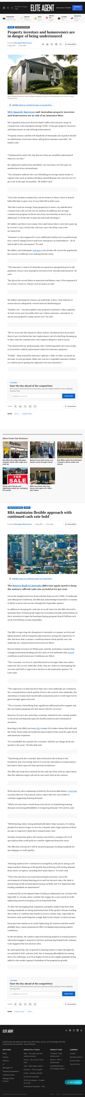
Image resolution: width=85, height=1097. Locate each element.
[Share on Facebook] (43, 44)
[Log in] (4, 7)
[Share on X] (52, 44)
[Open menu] (7, 8)
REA (39, 728)
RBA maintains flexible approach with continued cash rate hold (40, 514)
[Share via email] (56, 44)
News (11, 27)
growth (71, 652)
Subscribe (68, 396)
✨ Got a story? (73, 1082)
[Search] (12, 8)
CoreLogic (72, 791)
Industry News (15, 507)
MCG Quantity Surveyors (21, 111)
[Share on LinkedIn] (47, 44)
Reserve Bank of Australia (27, 585)
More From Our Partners (15, 438)
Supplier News (22, 27)
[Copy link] (60, 44)
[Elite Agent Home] (42, 8)
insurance (37, 250)
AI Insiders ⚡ (77, 8)
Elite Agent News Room (23, 43)
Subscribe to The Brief (63, 8)
